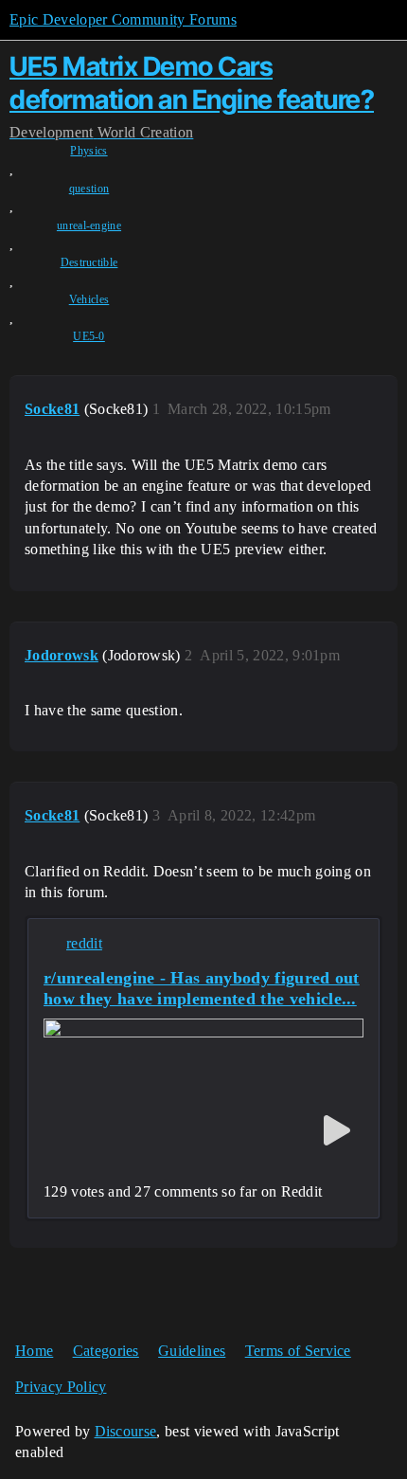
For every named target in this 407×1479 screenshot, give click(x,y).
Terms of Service (298, 1351)
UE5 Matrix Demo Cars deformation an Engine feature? (191, 83)
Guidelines (191, 1351)
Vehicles (89, 299)
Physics (88, 150)
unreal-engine (89, 225)
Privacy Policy (60, 1387)
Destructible (89, 262)
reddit (84, 943)
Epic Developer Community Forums (123, 19)
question (89, 188)
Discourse (126, 1431)
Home (34, 1351)
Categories (106, 1351)
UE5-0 (89, 336)
